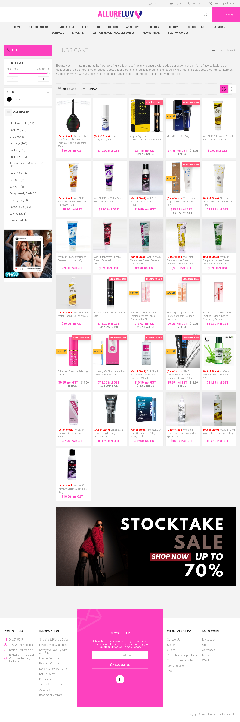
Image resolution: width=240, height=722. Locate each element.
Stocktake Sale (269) (22, 123)
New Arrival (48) (19, 220)
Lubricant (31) (18, 213)
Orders (206, 644)
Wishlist (207, 660)
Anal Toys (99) (18, 156)
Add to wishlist (78, 123)
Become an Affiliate (50, 694)
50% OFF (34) (18, 179)
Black (17, 99)
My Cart (206, 655)
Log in (178, 3)
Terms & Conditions (51, 684)
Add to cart (69, 123)
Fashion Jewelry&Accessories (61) (27, 165)
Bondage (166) (18, 143)
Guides (171, 650)
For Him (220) (18, 129)
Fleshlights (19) (19, 200)
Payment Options (49, 663)
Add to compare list (86, 123)
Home (214, 50)
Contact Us (173, 639)
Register (158, 3)
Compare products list (225, 3)
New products (175, 665)
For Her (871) (17, 150)
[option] (146, 546)
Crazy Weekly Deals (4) (23, 193)
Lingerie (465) (18, 136)
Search (171, 644)
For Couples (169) (20, 206)
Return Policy (47, 673)
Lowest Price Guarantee (53, 644)
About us (44, 689)
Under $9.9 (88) (19, 173)
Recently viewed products (182, 655)
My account (209, 639)
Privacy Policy (47, 679)
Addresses (208, 650)
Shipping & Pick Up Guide (53, 639)
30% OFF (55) (18, 186)
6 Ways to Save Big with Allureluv (53, 652)
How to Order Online (51, 658)
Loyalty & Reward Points (53, 668)
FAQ (169, 670)
